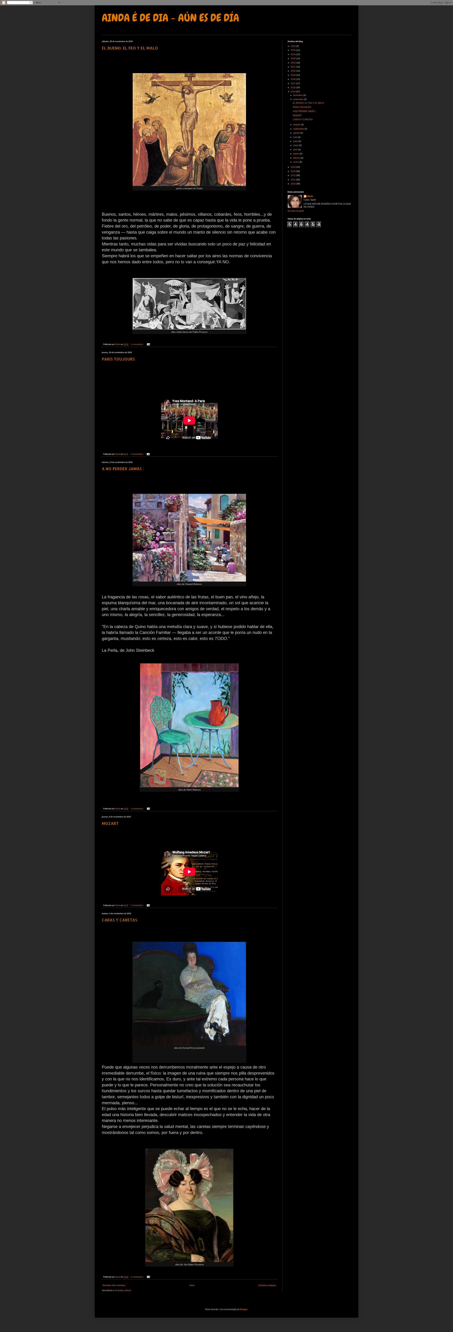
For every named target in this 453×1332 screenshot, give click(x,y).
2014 (293, 167)
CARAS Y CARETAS (119, 919)
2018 (293, 79)
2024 (293, 54)
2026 (293, 46)
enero (296, 162)
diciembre (298, 95)
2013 (293, 171)
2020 (293, 71)
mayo (296, 145)
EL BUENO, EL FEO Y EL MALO (130, 47)
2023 (293, 58)
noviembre (298, 99)
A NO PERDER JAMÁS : (123, 468)
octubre (297, 124)
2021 (293, 67)
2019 (293, 75)
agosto (296, 133)
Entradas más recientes (114, 1285)
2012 (293, 175)
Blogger (244, 1309)
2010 (293, 183)
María (310, 196)
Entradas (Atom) (123, 1290)
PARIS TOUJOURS (118, 358)
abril (295, 149)
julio (295, 137)
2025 (293, 50)
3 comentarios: (137, 809)
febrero (297, 158)
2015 (293, 91)
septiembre (299, 129)
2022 (293, 63)
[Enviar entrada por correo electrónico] (148, 344)
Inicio (191, 1285)
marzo (296, 153)
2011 (293, 179)
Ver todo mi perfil (296, 211)
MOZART (110, 823)
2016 (293, 87)
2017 (293, 83)
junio (296, 141)
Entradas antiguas (267, 1285)
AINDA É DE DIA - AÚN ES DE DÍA (170, 18)
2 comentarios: (137, 344)
